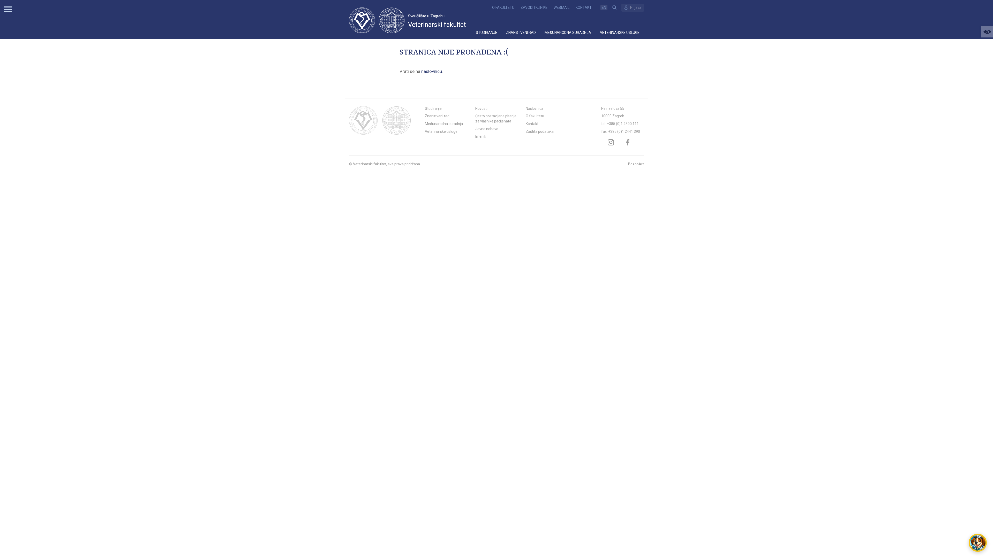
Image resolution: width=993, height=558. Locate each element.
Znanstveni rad (521, 32)
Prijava (635, 7)
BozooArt (636, 164)
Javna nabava (486, 129)
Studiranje (486, 32)
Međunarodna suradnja (568, 32)
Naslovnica (534, 108)
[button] (987, 31)
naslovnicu (431, 71)
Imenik (480, 136)
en (604, 7)
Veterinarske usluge (620, 32)
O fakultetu (503, 7)
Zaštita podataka (540, 131)
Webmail (561, 7)
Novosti (481, 108)
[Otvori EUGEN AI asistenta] (978, 543)
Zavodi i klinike (534, 7)
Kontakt (584, 7)
